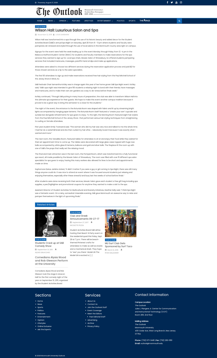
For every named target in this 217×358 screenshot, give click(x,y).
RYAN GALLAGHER (112, 253)
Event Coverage (95, 310)
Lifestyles (88, 20)
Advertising (92, 320)
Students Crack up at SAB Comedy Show (49, 244)
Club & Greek (41, 27)
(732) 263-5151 (166, 340)
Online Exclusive (44, 326)
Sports (132, 20)
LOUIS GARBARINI (62, 34)
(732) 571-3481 (147, 340)
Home (39, 20)
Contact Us (92, 304)
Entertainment (104, 20)
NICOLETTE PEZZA (77, 225)
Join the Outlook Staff (97, 307)
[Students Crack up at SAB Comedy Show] (51, 223)
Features (76, 20)
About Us (91, 301)
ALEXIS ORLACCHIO (42, 252)
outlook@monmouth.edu (152, 343)
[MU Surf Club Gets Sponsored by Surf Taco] (121, 223)
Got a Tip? (144, 21)
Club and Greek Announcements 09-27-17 (84, 217)
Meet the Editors (95, 313)
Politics (120, 20)
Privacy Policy (93, 326)
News (50, 20)
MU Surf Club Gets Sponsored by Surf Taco (118, 245)
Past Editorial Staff (97, 317)
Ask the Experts (44, 329)
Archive (91, 323)
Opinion (62, 20)
